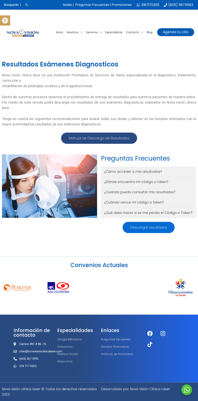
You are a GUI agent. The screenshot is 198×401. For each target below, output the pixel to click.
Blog (149, 32)
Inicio (59, 32)
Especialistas (113, 32)
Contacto (132, 32)
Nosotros (73, 32)
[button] (5, 20)
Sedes (67, 5)
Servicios (92, 32)
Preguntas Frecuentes (92, 5)
